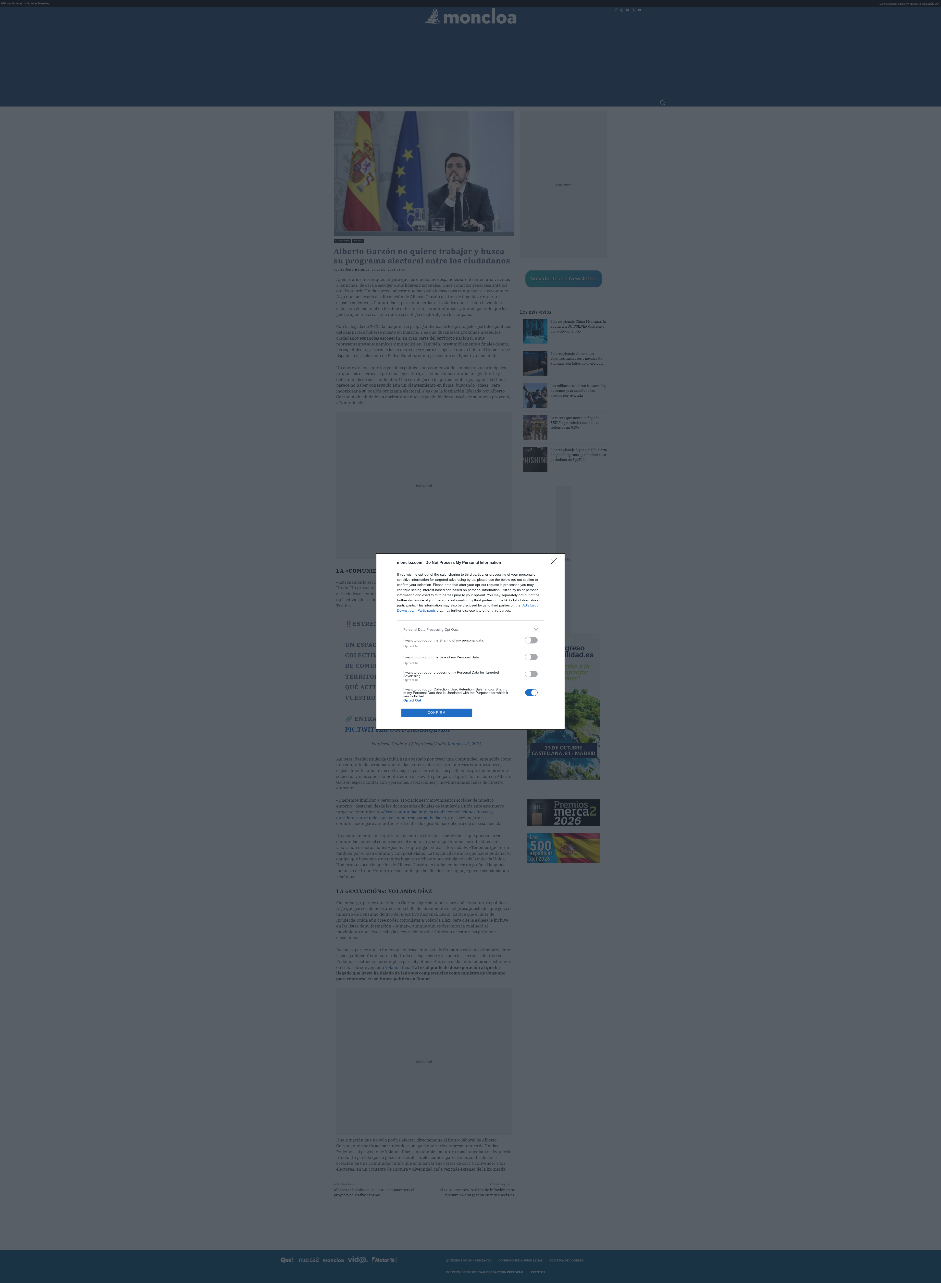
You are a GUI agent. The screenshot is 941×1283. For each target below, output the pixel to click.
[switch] (531, 640)
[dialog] (470, 641)
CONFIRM (437, 712)
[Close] (555, 563)
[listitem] (470, 629)
